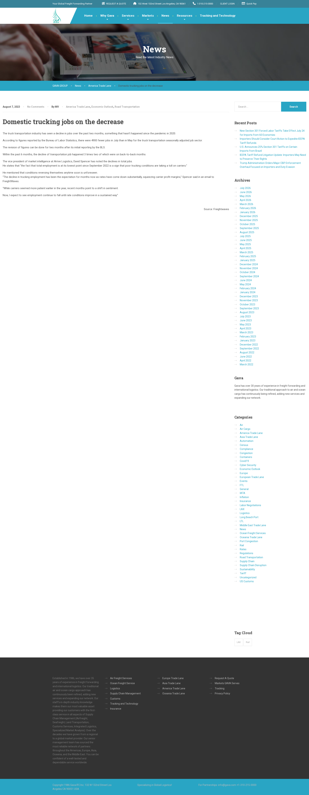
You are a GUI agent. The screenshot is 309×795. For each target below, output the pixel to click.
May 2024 (245, 284)
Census (244, 445)
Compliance (246, 449)
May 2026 (245, 196)
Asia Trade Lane (249, 437)
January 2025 (247, 260)
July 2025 (245, 236)
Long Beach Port (249, 517)
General (244, 489)
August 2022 (247, 352)
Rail (242, 545)
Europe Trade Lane (173, 678)
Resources (184, 15)
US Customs (247, 581)
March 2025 (246, 252)
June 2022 (246, 356)
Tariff (243, 573)
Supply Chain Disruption (253, 565)
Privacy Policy (222, 693)
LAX (242, 509)
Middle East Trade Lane (253, 525)
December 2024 (249, 264)
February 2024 (248, 288)
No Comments (35, 106)
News (165, 15)
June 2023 (246, 320)
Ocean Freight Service (122, 683)
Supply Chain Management (125, 693)
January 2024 (247, 292)
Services (128, 15)
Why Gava (107, 15)
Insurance (245, 501)
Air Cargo (245, 428)
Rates (243, 549)
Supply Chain (247, 561)
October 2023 (247, 304)
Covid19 (244, 461)
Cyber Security (248, 465)
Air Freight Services (121, 678)
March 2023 (246, 332)
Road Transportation (127, 106)
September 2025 (249, 228)
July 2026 (245, 188)
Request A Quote (224, 678)
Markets (148, 15)
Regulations (246, 553)
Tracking (219, 688)
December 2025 (249, 216)
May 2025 (245, 244)
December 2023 (249, 296)
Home (88, 15)
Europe (244, 473)
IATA (242, 493)
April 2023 (245, 328)
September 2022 (249, 348)
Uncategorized (248, 577)
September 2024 (249, 276)
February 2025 (248, 256)
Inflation (244, 497)
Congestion (246, 453)
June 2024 (246, 280)
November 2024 (249, 268)
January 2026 (247, 212)
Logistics (245, 513)
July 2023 (245, 316)
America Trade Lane (78, 106)
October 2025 (247, 224)
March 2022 (246, 364)
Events (243, 481)
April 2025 (245, 248)
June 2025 (246, 240)
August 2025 (247, 232)
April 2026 (245, 200)
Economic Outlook (102, 106)
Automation (246, 440)
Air (241, 425)
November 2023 (249, 300)
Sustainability (247, 569)
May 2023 (245, 324)
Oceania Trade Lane (251, 537)
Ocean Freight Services (253, 533)
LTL (242, 521)
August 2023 (247, 312)
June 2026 (246, 192)
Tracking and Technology (218, 15)
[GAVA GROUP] (57, 15)
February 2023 (248, 336)
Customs (115, 698)
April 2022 (245, 360)
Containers (246, 457)
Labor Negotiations (250, 505)
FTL (242, 485)
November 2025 (249, 220)
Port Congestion (249, 541)
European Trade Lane (252, 477)
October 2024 (247, 272)
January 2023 (247, 340)
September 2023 (249, 308)
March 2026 (246, 204)
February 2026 (248, 208)
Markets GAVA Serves (227, 683)
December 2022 (249, 344)
